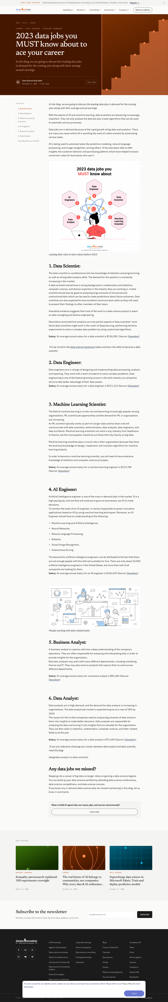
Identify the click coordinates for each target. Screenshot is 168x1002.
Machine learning (52, 28)
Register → (134, 3)
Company (123, 10)
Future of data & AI (110, 947)
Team (132, 947)
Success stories (109, 977)
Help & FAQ (134, 972)
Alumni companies (83, 947)
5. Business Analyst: (26, 131)
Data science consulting (85, 952)
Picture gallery (135, 957)
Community (109, 10)
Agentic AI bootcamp (57, 947)
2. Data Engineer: (25, 113)
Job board (80, 962)
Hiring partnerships (84, 957)
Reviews (80, 10)
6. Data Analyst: (24, 136)
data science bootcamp (82, 347)
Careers (133, 962)
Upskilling (67, 10)
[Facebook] (19, 950)
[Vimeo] (32, 957)
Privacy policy (146, 998)
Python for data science (58, 957)
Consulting (94, 10)
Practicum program (56, 974)
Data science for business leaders (59, 968)
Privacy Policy (127, 984)
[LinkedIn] (25, 950)
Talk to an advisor (142, 10)
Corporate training (83, 942)
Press (132, 952)
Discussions (108, 957)
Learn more (94, 812)
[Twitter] (32, 950)
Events (105, 967)
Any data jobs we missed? (28, 141)
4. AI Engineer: (24, 126)
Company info (135, 942)
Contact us (134, 967)
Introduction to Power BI (59, 962)
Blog (25, 23)
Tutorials (106, 952)
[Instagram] (19, 957)
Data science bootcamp (58, 952)
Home (18, 23)
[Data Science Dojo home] (30, 941)
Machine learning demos (113, 972)
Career (33, 23)
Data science (33, 28)
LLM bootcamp (55, 942)
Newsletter (134, 977)
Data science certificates (59, 979)
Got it (134, 993)
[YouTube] (25, 957)
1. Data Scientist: (25, 108)
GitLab (105, 962)
